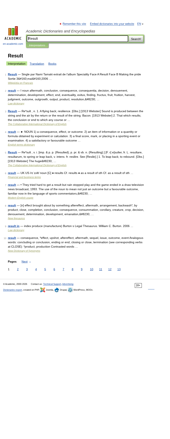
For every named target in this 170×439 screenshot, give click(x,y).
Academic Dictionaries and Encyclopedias (60, 31)
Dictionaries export (12, 290)
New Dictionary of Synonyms (24, 250)
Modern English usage (20, 197)
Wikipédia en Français (20, 83)
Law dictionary (16, 103)
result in (13, 226)
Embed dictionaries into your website (112, 23)
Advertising (67, 284)
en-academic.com (13, 43)
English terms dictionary (21, 144)
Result (12, 74)
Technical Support (52, 284)
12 (110, 269)
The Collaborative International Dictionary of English (37, 124)
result (12, 90)
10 (91, 269)
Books (52, 63)
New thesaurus (16, 218)
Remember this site (74, 23)
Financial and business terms (24, 177)
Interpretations (37, 45)
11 (100, 269)
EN (139, 23)
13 (119, 269)
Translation (37, 63)
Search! (136, 39)
